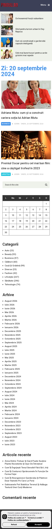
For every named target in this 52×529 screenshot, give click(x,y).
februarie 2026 (12, 323)
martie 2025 (11, 365)
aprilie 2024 (11, 406)
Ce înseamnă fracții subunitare (29, 18)
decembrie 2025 (13, 331)
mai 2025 (9, 357)
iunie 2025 (10, 354)
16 (6, 221)
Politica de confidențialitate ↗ (19, 520)
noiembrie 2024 (13, 380)
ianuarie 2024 (11, 418)
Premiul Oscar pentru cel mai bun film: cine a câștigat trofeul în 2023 (25, 166)
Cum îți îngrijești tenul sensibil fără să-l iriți (26, 467)
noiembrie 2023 (13, 425)
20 (33, 221)
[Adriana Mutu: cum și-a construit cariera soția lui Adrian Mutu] (26, 95)
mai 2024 (9, 403)
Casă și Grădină (12, 265)
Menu (43, 5)
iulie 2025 (9, 350)
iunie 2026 (10, 308)
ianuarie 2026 (11, 327)
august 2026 (11, 301)
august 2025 (11, 346)
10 (13, 215)
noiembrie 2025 (13, 335)
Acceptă (38, 524)
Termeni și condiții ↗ (36, 518)
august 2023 (11, 437)
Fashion (8, 273)
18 (20, 221)
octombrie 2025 (13, 339)
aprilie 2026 (11, 316)
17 (13, 221)
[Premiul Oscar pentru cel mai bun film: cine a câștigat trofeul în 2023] (26, 145)
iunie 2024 (10, 399)
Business (6, 124)
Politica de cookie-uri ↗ (17, 518)
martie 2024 (11, 410)
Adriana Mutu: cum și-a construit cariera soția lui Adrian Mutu (22, 115)
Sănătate (9, 280)
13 (33, 215)
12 (27, 215)
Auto (7, 250)
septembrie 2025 (13, 342)
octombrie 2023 (13, 429)
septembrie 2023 (13, 433)
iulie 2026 (9, 305)
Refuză (14, 524)
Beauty (8, 254)
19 (27, 221)
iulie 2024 (9, 395)
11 (20, 215)
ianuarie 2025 (11, 373)
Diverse (8, 269)
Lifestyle (6, 174)
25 (20, 227)
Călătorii (9, 262)
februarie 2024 (12, 414)
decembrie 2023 (13, 422)
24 (13, 227)
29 (46, 227)
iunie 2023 (10, 444)
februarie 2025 (12, 369)
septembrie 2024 (13, 388)
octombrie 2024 (13, 384)
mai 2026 (9, 312)
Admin (16, 124)
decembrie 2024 (13, 376)
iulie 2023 (9, 440)
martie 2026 (11, 320)
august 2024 (11, 391)
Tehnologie (10, 284)
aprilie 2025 (11, 361)
